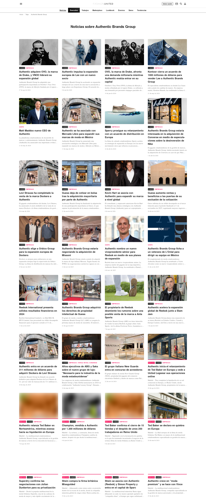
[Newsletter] (177, 3)
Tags (27, 14)
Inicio (21, 14)
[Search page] (181, 3)
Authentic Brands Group (39, 14)
